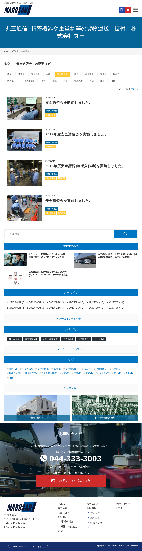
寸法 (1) (12, 377)
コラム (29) (14, 339)
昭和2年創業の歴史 (105, 417)
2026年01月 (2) (36, 307)
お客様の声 (93, 503)
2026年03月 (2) (116, 302)
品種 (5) (57, 369)
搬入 (76, 74)
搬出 (102, 81)
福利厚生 (95, 517)
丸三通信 (14, 51)
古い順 (134, 89)
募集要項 (95, 512)
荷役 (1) (117, 373)
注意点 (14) (27, 369)
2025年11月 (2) (76, 307)
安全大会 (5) (83, 339)
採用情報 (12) (31, 339)
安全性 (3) (116, 369)
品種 (48, 74)
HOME (6, 51)
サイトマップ (41, 546)
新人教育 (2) (31, 373)
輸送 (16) (13, 369)
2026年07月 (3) (36, 302)
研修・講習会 (51, 111)
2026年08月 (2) (16, 302)
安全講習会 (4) (72, 369)
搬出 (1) (129, 373)
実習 (65, 81)
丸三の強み (64, 512)
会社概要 (62, 517)
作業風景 (78, 81)
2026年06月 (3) (56, 302)
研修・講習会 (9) (50, 339)
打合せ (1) (99, 339)
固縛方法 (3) (15, 373)
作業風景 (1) (103, 373)
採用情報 (91, 508)
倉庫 (44, 81)
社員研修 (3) (101, 369)
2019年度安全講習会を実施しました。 (76, 134)
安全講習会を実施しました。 (69, 200)
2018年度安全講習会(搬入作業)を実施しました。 (85, 166)
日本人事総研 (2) (49, 373)
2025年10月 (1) (96, 307)
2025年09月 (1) (116, 307)
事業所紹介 (37, 417)
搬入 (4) (87, 369)
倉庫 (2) (65, 373)
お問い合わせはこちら (74, 480)
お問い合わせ (122, 503)
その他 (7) (68, 339)
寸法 (113, 81)
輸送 (9, 74)
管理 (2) (77, 373)
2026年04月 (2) (96, 302)
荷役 (91, 81)
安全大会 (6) (43, 369)
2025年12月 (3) (56, 307)
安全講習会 (62, 74)
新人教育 (11, 81)
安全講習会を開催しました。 (69, 102)
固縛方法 (117, 74)
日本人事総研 (28, 81)
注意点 (21, 74)
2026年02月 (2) (16, 307)
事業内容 (62, 508)
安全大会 (35, 74)
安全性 (103, 74)
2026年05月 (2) (76, 302)
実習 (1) (89, 373)
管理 (54, 81)
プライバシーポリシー (17, 546)
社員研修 (89, 74)
